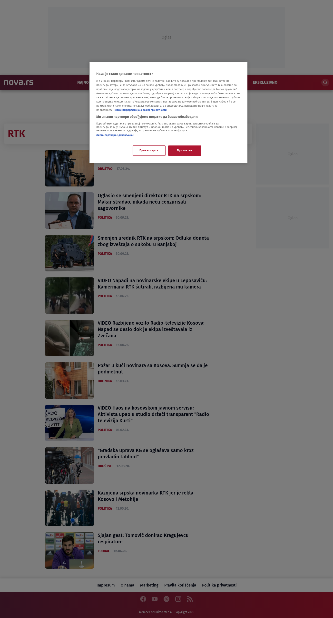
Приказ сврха (148, 150)
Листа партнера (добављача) (115, 135)
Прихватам (184, 150)
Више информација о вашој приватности (141, 110)
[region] (168, 112)
